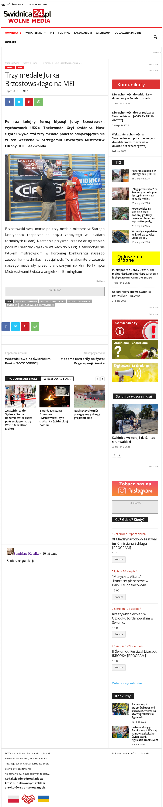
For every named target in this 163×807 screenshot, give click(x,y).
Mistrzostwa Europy (53, 301)
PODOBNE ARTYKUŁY (22, 379)
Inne (35, 62)
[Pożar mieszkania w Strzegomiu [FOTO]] (120, 175)
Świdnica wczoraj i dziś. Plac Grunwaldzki (133, 439)
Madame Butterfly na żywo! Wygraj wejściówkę (82, 361)
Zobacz (119, 559)
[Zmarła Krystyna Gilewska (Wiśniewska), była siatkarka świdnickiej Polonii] (54, 396)
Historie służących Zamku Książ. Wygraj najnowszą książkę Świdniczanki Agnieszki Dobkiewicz (145, 733)
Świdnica (12, 305)
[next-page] (102, 379)
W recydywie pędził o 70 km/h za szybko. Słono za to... (144, 235)
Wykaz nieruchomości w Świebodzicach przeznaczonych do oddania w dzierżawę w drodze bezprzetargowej (133, 140)
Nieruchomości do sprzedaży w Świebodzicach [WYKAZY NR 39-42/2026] (133, 116)
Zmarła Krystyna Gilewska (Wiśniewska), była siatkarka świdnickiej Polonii (53, 418)
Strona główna (12, 62)
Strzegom (84, 301)
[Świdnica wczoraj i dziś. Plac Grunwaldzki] (135, 419)
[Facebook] (9, 102)
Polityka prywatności (124, 753)
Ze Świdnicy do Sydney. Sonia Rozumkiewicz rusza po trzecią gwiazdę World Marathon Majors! (18, 419)
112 (52, 32)
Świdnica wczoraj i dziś (134, 396)
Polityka (64, 32)
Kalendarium (83, 32)
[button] (155, 37)
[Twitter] (19, 102)
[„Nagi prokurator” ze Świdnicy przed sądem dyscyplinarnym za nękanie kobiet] (120, 194)
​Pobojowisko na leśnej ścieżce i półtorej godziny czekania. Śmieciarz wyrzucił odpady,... (144, 215)
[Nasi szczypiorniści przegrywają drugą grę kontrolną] (89, 396)
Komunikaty (12, 32)
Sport (26, 62)
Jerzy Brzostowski (26, 301)
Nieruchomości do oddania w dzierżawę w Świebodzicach (132, 96)
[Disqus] (54, 487)
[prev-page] (97, 379)
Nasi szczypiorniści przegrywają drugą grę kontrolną (87, 414)
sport (71, 301)
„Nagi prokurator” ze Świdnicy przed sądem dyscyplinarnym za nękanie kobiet (145, 193)
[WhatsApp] (38, 102)
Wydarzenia (33, 32)
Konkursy (123, 696)
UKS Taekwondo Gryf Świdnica (37, 305)
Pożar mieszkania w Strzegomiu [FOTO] (144, 172)
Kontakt (10, 42)
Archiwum (103, 32)
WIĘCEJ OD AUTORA (57, 379)
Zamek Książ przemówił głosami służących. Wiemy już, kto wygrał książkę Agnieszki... (144, 711)
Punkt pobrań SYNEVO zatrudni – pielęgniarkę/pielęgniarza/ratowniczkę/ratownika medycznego (135, 273)
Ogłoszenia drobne (128, 32)
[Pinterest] (29, 102)
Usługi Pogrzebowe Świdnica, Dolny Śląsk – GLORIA (132, 293)
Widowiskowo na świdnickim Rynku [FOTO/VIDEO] (28, 361)
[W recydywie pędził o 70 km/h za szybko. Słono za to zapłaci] (120, 236)
